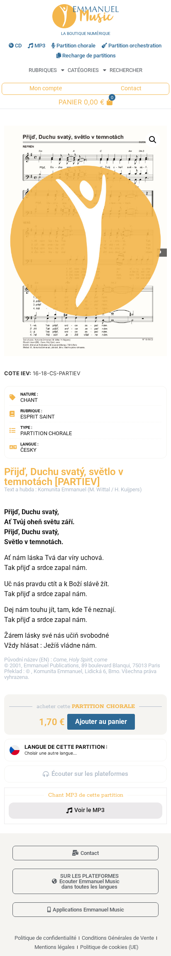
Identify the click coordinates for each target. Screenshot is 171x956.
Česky (28, 450)
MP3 (39, 45)
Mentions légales (54, 947)
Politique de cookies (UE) (109, 947)
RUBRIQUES (43, 70)
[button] (152, 139)
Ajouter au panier (101, 722)
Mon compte (45, 88)
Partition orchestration (134, 45)
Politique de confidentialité (45, 938)
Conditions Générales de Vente (118, 938)
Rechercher (126, 70)
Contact (131, 88)
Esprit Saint (37, 417)
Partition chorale (75, 45)
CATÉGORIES (83, 70)
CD (18, 45)
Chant (29, 400)
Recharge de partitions (89, 55)
